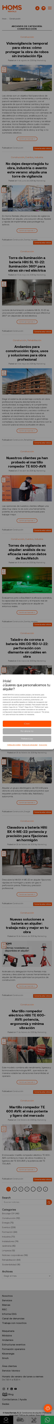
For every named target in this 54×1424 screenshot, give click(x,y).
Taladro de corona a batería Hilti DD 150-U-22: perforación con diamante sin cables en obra (27, 648)
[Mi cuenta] (37, 8)
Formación (7, 1232)
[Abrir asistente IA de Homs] (48, 1408)
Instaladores (8, 1241)
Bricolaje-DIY (8, 1213)
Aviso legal (40, 1415)
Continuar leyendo (27, 139)
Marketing (41, 60)
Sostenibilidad (9, 1264)
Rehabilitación (34, 340)
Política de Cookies (14, 745)
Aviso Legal (43, 745)
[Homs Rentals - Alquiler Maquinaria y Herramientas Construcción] (12, 8)
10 (39, 1189)
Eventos (29, 157)
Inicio (4, 19)
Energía (27, 812)
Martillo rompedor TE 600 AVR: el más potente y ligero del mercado (27, 1111)
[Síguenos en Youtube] (15, 1389)
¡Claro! (27, 724)
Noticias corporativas (12, 1255)
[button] (43, 8)
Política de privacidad (30, 745)
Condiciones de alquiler (31, 1413)
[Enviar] (49, 1202)
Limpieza (6, 1250)
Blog (10, 1394)
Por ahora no (27, 731)
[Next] (45, 1189)
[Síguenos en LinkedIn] (12, 1389)
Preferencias (27, 739)
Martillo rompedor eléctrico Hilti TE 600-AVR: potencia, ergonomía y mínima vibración (27, 1019)
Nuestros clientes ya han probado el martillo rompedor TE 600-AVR (27, 462)
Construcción (27, 37)
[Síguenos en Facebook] (8, 1389)
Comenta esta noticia (42, 149)
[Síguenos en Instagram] (4, 1389)
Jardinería (6, 1246)
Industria (39, 157)
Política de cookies (27, 1415)
